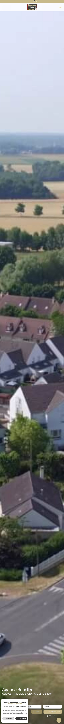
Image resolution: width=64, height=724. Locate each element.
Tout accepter (21, 718)
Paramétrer (8, 718)
